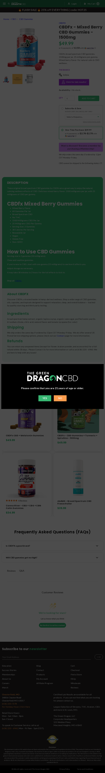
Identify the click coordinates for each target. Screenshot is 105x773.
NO (60, 398)
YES (45, 398)
